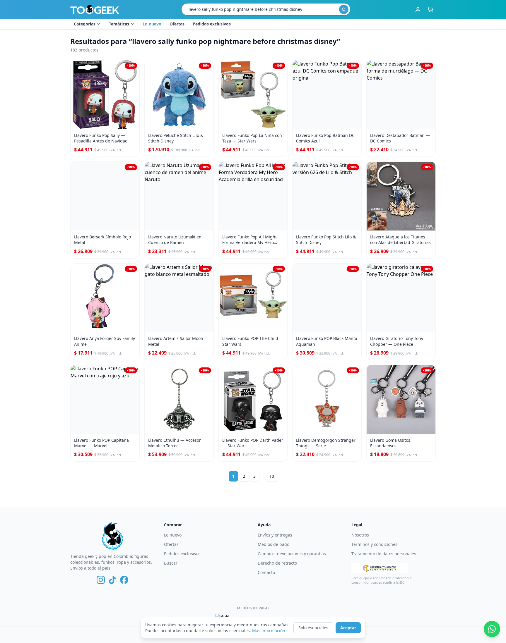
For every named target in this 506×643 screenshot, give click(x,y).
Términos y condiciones (374, 544)
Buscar (170, 563)
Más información (268, 630)
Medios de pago (273, 544)
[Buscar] (343, 9)
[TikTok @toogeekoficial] (112, 580)
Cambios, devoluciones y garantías (292, 553)
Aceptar (348, 627)
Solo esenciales (313, 627)
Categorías (84, 24)
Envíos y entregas (275, 535)
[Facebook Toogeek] (124, 580)
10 (271, 476)
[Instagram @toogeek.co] (101, 580)
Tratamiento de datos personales (383, 553)
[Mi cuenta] (417, 9)
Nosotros (360, 535)
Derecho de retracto (277, 563)
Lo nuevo (152, 24)
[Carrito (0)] (430, 9)
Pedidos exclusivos (212, 24)
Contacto (266, 572)
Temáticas (119, 24)
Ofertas (177, 24)
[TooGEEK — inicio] (94, 9)
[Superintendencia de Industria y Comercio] (379, 568)
